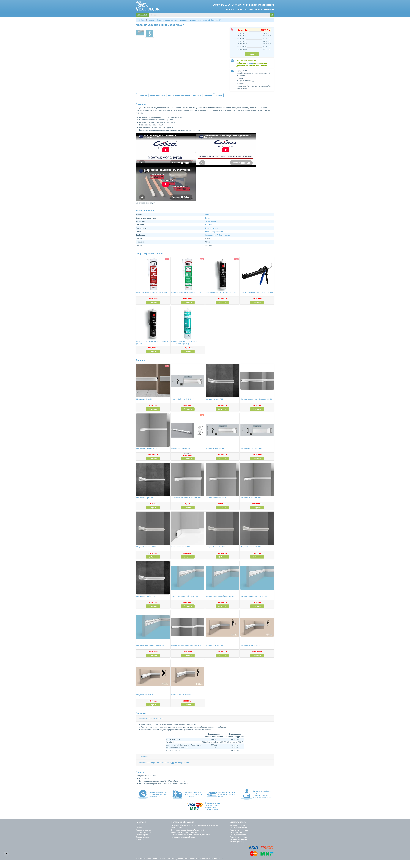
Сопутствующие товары (179, 95)
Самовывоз (143, 757)
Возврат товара (142, 837)
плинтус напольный (238, 827)
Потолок (208, 228)
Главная (139, 825)
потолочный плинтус (239, 830)
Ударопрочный (211, 235)
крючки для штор (237, 842)
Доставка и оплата (253, 9)
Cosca (207, 214)
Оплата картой (142, 834)
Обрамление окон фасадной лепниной (187, 830)
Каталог (230, 9)
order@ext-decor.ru (264, 4)
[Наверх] (6, 854)
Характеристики (157, 95)
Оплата (219, 95)
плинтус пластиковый (239, 834)
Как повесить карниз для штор (184, 832)
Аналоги (197, 95)
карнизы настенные (238, 839)
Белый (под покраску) (214, 231)
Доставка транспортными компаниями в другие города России (164, 763)
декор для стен (236, 832)
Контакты (269, 9)
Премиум (209, 225)
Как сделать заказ (143, 830)
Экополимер (210, 221)
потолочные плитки (238, 837)
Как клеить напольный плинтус (184, 837)
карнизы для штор (237, 825)
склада (250, 63)
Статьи (239, 9)
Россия (208, 218)
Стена (215, 228)
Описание (142, 95)
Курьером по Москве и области (151, 718)
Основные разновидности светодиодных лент (190, 834)
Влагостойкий (224, 235)
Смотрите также (238, 822)
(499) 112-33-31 (222, 4)
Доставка (208, 95)
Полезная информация (182, 822)
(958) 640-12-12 (242, 4)
